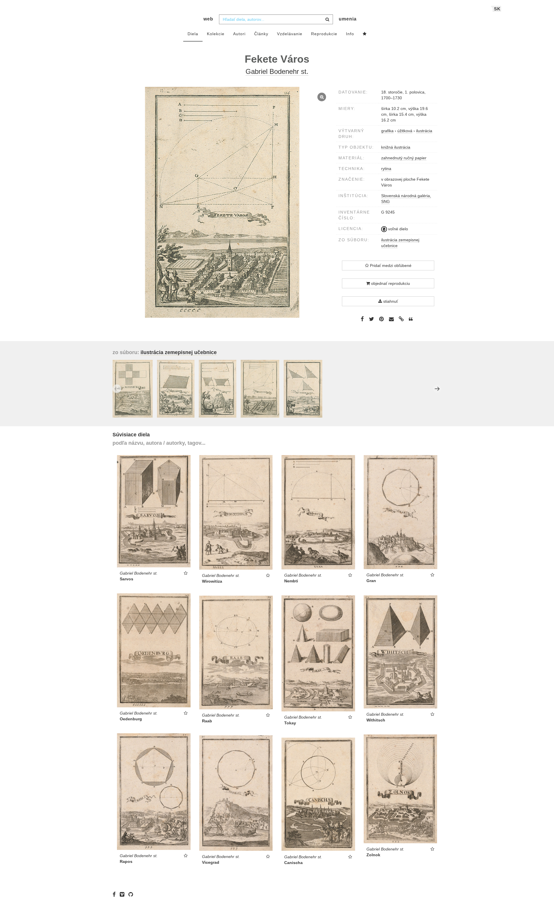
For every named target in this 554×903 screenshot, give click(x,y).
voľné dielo (397, 229)
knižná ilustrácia (395, 147)
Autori (239, 33)
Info (350, 33)
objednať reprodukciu (390, 283)
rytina (386, 168)
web (208, 18)
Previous (117, 388)
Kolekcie (215, 33)
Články (261, 33)
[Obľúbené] (364, 34)
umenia (348, 18)
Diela (193, 33)
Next (437, 388)
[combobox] (276, 19)
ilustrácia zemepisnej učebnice (179, 352)
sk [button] (497, 8)
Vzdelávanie (289, 33)
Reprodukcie (324, 33)
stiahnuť (390, 301)
